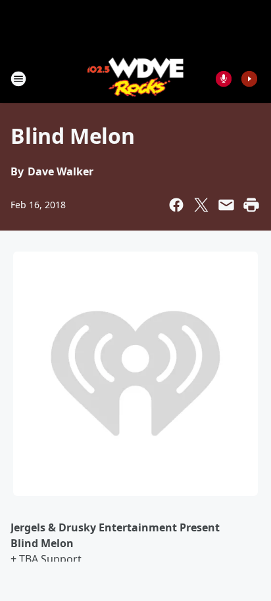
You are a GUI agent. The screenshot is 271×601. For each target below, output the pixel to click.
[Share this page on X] (201, 205)
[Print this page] (251, 205)
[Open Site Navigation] (18, 79)
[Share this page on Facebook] (176, 205)
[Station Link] (135, 78)
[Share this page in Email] (226, 205)
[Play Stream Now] (249, 79)
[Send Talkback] (224, 79)
